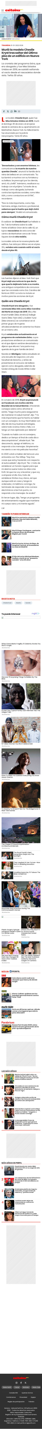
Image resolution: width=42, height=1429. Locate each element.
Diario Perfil (7, 1387)
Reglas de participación (16, 1402)
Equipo (33, 1397)
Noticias (26, 1387)
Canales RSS (13, 1393)
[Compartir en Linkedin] (15, 111)
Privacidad (23, 1397)
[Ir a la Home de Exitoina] (14, 10)
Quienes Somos (27, 1393)
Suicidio (28, 603)
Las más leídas (9, 1071)
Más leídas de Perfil (12, 1163)
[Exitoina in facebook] (21, 1382)
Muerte (18, 603)
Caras (17, 1387)
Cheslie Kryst (7, 603)
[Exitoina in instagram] (16, 1382)
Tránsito (31, 1402)
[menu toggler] (2, 10)
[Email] (19, 111)
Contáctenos (11, 1397)
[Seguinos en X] (25, 1382)
